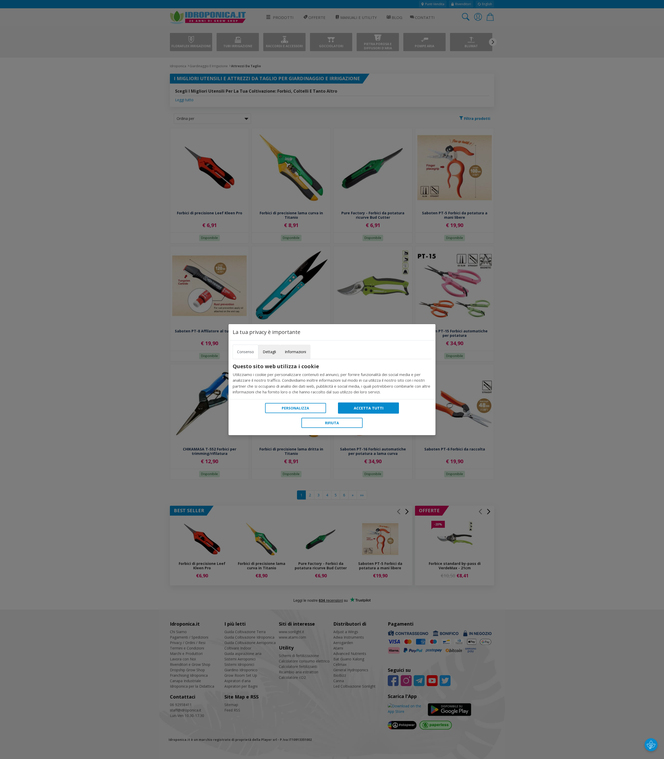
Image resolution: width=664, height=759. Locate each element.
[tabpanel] (332, 379)
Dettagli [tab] (269, 351)
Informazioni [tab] (295, 351)
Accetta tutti (368, 408)
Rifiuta (332, 422)
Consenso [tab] (245, 351)
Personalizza (295, 408)
